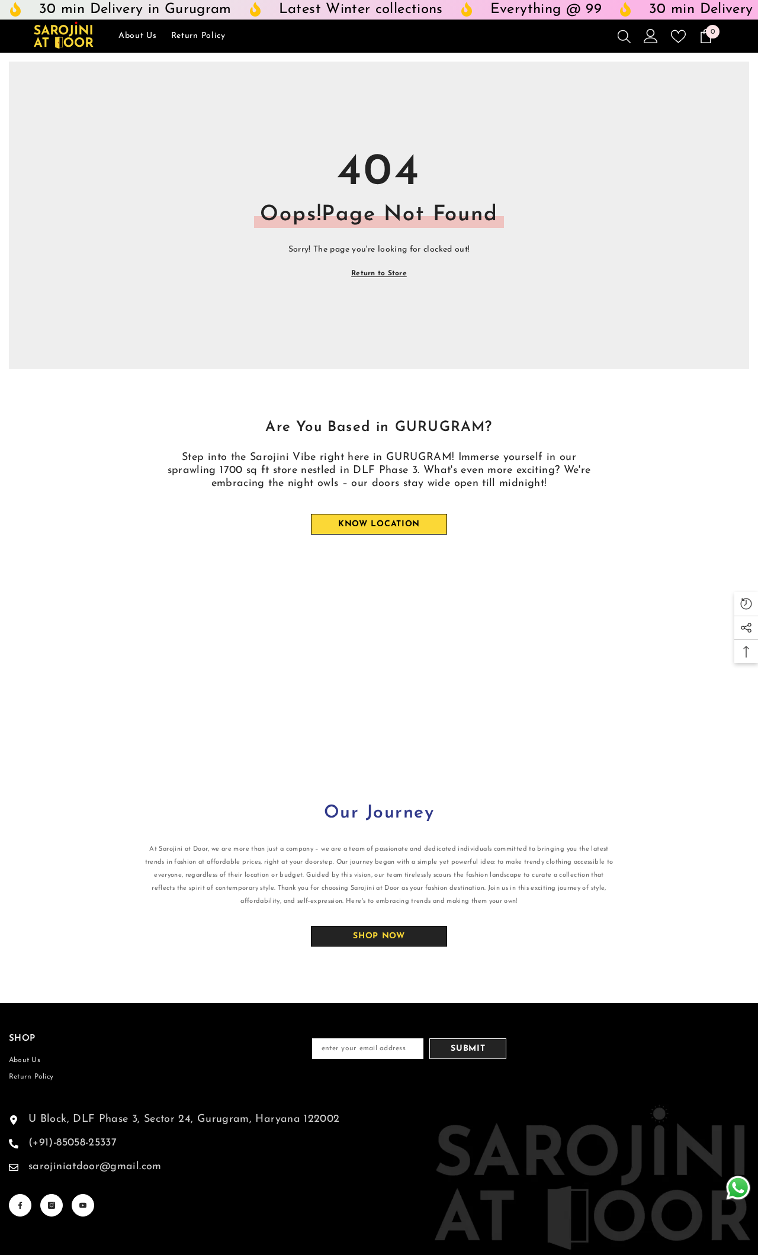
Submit (468, 1048)
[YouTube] (83, 1205)
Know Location (379, 524)
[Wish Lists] (678, 36)
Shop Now (379, 936)
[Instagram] (51, 1205)
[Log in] (650, 36)
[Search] (624, 36)
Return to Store (379, 273)
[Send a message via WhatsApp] (738, 1188)
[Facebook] (20, 1205)
